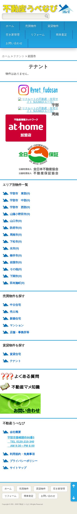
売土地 (14, 311)
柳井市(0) (16, 255)
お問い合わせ (14, 43)
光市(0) (14, 248)
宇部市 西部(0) (20, 207)
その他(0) (16, 269)
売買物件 (30, 25)
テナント (18, 56)
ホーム (10, 25)
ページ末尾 (74, 496)
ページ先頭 (74, 487)
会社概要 (15, 432)
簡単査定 (61, 34)
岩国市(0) (16, 262)
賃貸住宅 (15, 354)
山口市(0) (16, 220)
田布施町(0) (17, 282)
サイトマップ (18, 467)
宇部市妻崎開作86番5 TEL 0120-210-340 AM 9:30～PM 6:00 (21, 441)
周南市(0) (16, 234)
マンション (17, 325)
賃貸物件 (53, 25)
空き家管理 (13, 34)
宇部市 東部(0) (20, 193)
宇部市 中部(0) (20, 200)
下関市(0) (16, 276)
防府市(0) (16, 227)
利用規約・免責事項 (22, 453)
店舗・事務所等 (19, 332)
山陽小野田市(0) (20, 214)
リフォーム (38, 34)
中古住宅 (15, 304)
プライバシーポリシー (24, 460)
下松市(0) (16, 241)
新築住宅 (15, 318)
